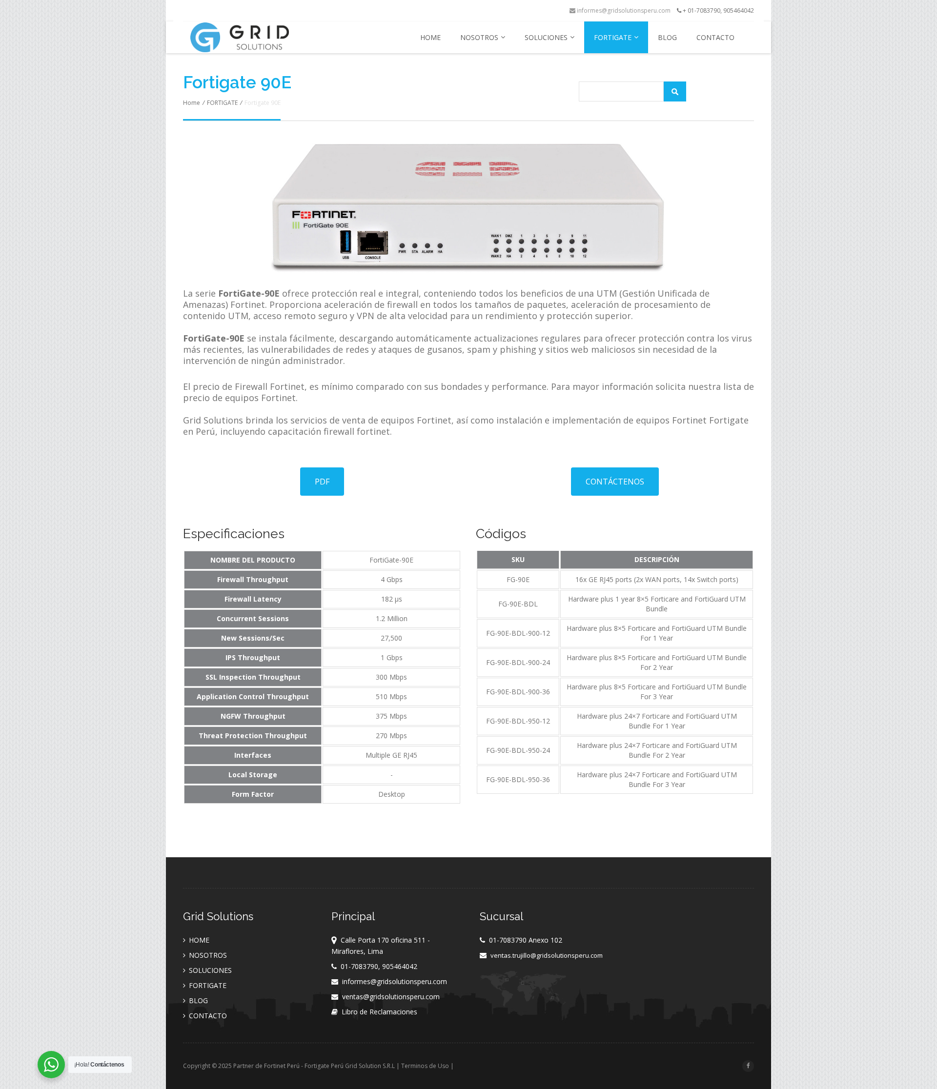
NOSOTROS (479, 37)
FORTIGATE (612, 37)
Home (191, 103)
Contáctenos (615, 481)
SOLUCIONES (546, 37)
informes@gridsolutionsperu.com (623, 10)
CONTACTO (715, 37)
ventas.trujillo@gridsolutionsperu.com (546, 955)
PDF (322, 481)
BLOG (667, 37)
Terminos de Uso (425, 1066)
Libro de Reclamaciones (379, 1011)
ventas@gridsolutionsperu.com (391, 996)
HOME (430, 37)
